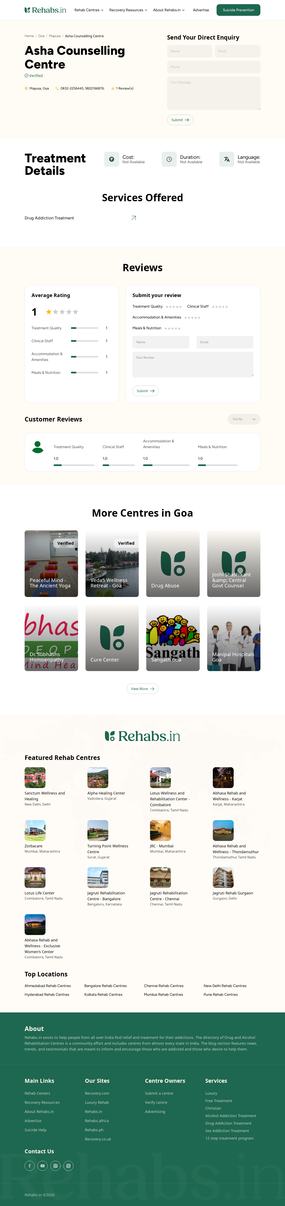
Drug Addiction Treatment (228, 1123)
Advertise (201, 10)
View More (139, 688)
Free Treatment (218, 1100)
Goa (41, 36)
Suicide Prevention (238, 10)
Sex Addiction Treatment (227, 1130)
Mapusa (55, 36)
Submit (177, 120)
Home (29, 36)
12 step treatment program (229, 1138)
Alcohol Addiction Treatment (230, 1115)
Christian (213, 1108)
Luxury (211, 1093)
